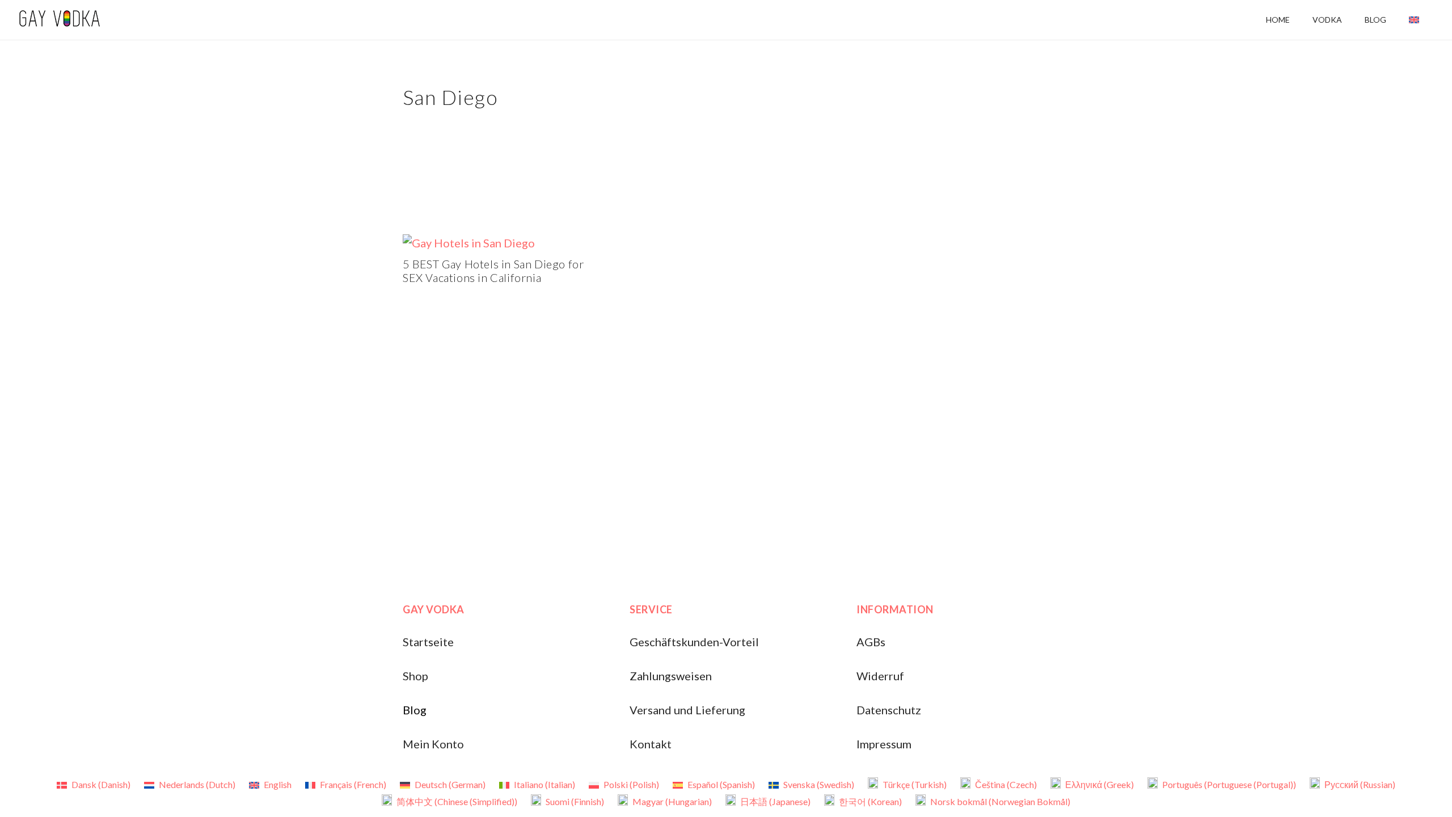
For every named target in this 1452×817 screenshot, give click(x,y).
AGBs (870, 641)
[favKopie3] (59, 20)
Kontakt (651, 744)
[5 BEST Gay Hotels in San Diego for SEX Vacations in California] (469, 243)
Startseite (428, 641)
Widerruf (880, 676)
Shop (415, 676)
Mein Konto (433, 744)
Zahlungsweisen (671, 676)
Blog (415, 710)
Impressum (883, 744)
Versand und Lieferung (687, 710)
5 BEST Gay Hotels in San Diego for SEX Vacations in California (493, 270)
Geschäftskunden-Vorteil (694, 641)
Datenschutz (888, 710)
